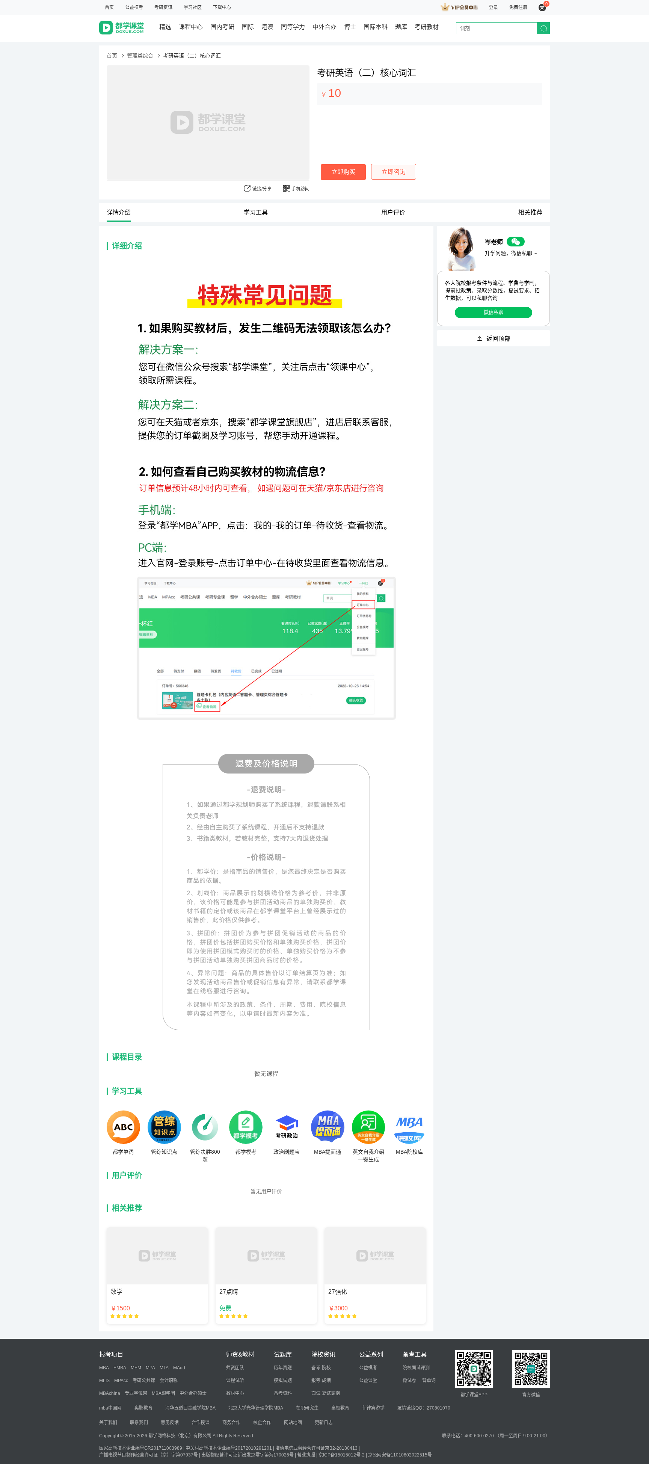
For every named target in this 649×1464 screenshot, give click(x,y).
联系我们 (139, 1422)
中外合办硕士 (193, 1393)
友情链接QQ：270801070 (423, 1408)
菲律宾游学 (373, 1408)
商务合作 (231, 1422)
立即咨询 (394, 172)
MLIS (104, 1380)
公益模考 (134, 7)
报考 (315, 1380)
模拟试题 (283, 1380)
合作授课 (201, 1422)
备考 (315, 1367)
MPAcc (121, 1380)
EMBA (119, 1367)
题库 (401, 27)
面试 (315, 1393)
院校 (326, 1367)
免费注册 (518, 7)
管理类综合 (140, 56)
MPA (150, 1367)
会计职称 (169, 1380)
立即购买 (343, 172)
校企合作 (262, 1422)
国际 (248, 27)
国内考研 (222, 27)
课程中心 (191, 27)
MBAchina (109, 1393)
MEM (136, 1367)
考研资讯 (163, 7)
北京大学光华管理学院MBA (255, 1408)
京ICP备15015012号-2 (341, 1455)
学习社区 (193, 7)
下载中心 (222, 7)
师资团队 (235, 1367)
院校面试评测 (416, 1367)
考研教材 (427, 27)
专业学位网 (136, 1393)
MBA (104, 1367)
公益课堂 (368, 1380)
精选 (165, 27)
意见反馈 (170, 1422)
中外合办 (324, 27)
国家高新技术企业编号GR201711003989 (140, 1448)
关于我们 (108, 1422)
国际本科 (376, 27)
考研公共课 (144, 1380)
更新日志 (324, 1422)
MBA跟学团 (163, 1393)
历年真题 (283, 1367)
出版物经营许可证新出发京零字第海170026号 (247, 1455)
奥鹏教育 (143, 1408)
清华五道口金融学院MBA (190, 1408)
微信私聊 (493, 312)
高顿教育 (340, 1408)
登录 (493, 7)
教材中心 (235, 1393)
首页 (109, 7)
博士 (350, 27)
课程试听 (235, 1380)
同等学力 (293, 27)
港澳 (267, 27)
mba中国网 (110, 1408)
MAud (179, 1367)
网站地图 (293, 1422)
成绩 (326, 1380)
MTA (164, 1367)
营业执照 (306, 1455)
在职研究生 (307, 1408)
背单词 (429, 1380)
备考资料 (283, 1393)
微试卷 (409, 1380)
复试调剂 (331, 1393)
